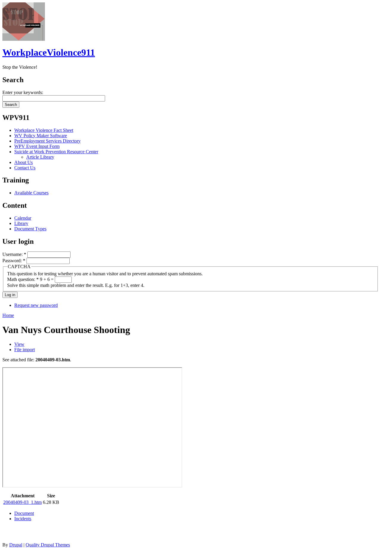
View (19, 344)
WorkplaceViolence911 (48, 52)
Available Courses (31, 192)
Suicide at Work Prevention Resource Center (56, 151)
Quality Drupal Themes (48, 544)
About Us (23, 162)
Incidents (22, 518)
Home (8, 315)
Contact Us (24, 167)
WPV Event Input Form (37, 146)
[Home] (23, 39)
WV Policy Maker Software (40, 135)
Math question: (23, 279)
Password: (13, 260)
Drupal (15, 544)
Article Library (40, 157)
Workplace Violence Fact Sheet (43, 130)
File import (24, 349)
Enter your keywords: (22, 92)
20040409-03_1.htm (22, 502)
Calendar (22, 218)
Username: (14, 254)
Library (21, 223)
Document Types (30, 228)
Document (24, 513)
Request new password (36, 305)
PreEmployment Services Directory (47, 140)
